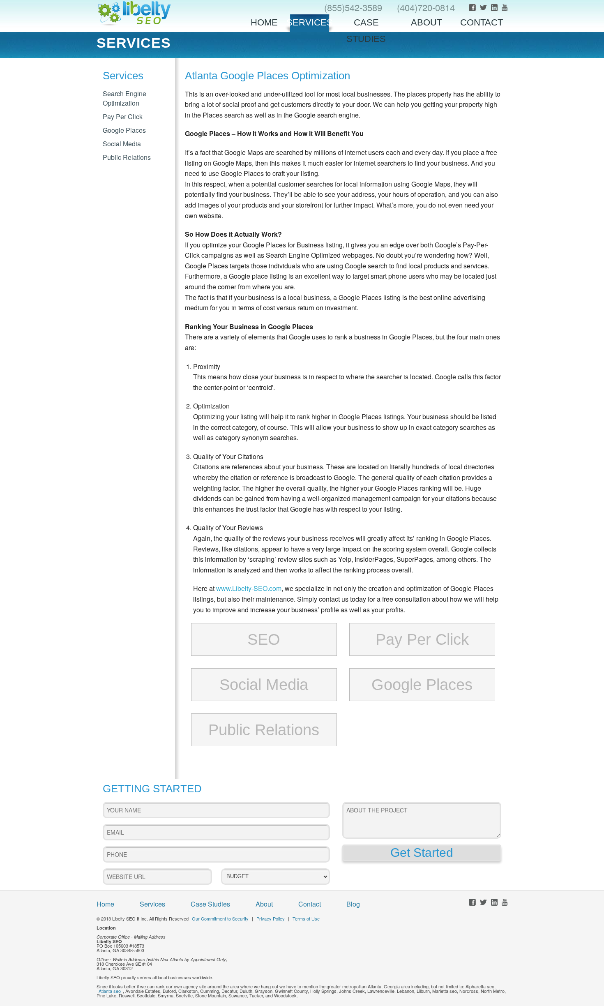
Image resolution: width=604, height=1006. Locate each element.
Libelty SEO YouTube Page (504, 7)
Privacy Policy (270, 918)
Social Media (122, 143)
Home (264, 22)
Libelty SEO (134, 13)
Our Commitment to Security (220, 918)
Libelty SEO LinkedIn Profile (494, 7)
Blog (353, 904)
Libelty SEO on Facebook (472, 7)
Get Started (421, 852)
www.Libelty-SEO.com (248, 588)
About (426, 22)
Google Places (124, 130)
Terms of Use (306, 918)
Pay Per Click (123, 116)
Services (309, 22)
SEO (263, 639)
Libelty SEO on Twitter (483, 7)
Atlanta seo (110, 991)
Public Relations (127, 157)
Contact (481, 22)
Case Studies (366, 24)
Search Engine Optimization (124, 98)
